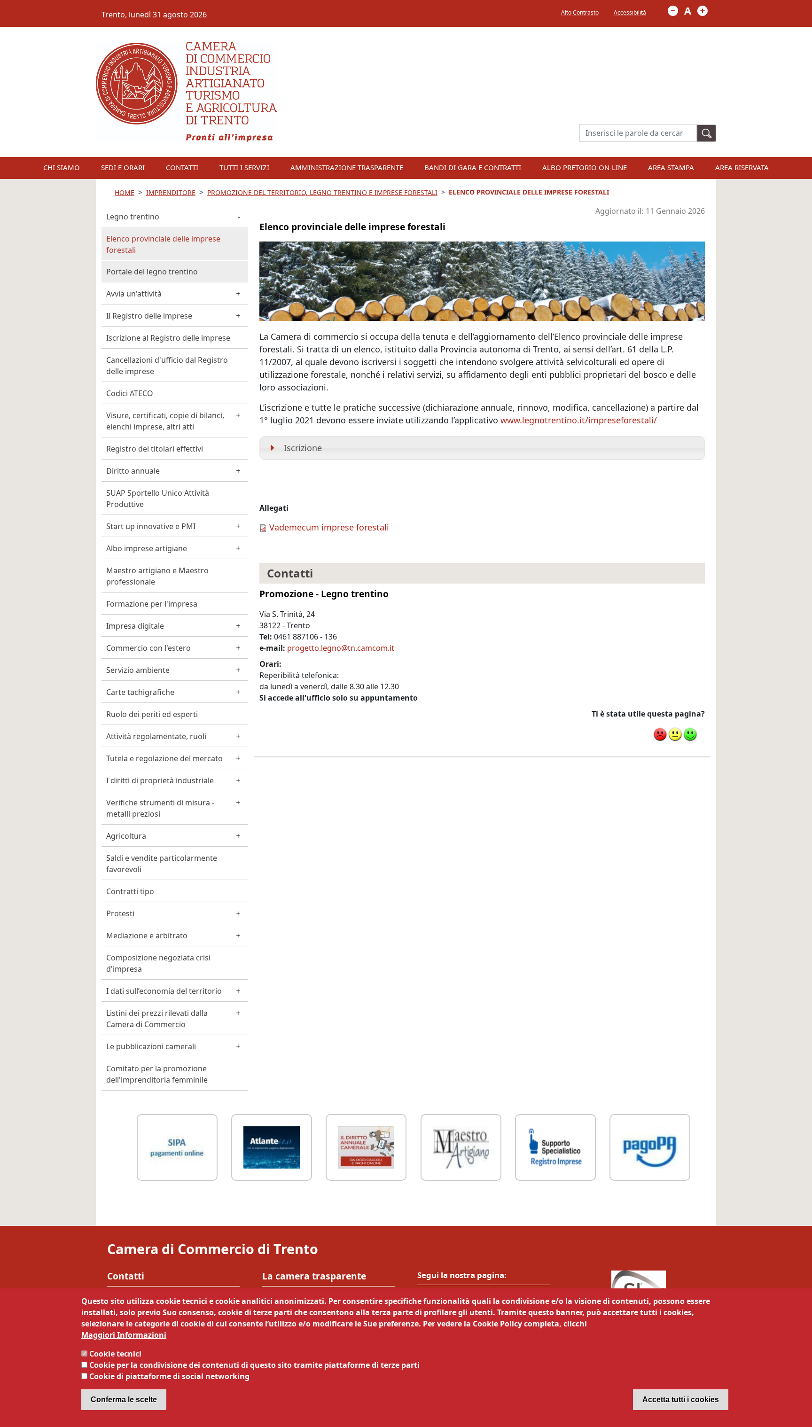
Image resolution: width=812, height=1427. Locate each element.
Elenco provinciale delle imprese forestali (163, 244)
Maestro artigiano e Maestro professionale (157, 576)
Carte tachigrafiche (140, 692)
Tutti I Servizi (244, 167)
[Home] (186, 47)
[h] (707, 133)
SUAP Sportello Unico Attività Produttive (157, 498)
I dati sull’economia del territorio (164, 991)
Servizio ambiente (138, 670)
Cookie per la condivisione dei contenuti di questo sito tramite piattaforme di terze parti (254, 1365)
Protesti (120, 913)
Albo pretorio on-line (584, 167)
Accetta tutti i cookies (680, 1400)
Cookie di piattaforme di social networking (169, 1376)
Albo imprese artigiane (146, 548)
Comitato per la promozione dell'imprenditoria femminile (157, 1074)
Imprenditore (170, 192)
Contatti (182, 167)
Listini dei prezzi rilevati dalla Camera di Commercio (157, 1018)
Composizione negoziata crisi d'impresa (158, 963)
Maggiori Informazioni (123, 1335)
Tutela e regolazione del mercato (164, 758)
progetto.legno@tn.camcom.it (340, 648)
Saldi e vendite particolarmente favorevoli (161, 863)
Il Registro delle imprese (149, 316)
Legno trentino (132, 216)
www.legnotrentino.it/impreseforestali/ (578, 420)
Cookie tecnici (115, 1354)
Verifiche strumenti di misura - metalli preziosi (160, 808)
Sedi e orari (123, 167)
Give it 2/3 (675, 734)
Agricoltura (126, 836)
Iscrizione (303, 447)
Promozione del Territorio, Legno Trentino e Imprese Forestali (322, 192)
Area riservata (742, 167)
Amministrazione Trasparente (346, 167)
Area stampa (671, 167)
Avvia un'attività (134, 294)
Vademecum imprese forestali (329, 527)
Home (124, 192)
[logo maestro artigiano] (461, 1146)
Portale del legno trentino (152, 271)
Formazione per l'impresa (151, 604)
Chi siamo (61, 167)
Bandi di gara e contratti (472, 167)
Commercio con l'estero (148, 648)
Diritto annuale (133, 471)
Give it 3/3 (690, 734)
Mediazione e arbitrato (146, 935)
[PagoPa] (649, 1146)
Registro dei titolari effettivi (154, 449)
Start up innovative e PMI (150, 526)
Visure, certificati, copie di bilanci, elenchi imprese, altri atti (165, 421)
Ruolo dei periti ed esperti (152, 714)
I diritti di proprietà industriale (160, 780)
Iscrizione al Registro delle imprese (168, 338)
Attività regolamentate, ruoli (156, 736)
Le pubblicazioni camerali (151, 1046)
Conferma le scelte (124, 1400)
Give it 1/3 (660, 734)
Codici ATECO (129, 393)
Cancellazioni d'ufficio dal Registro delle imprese (167, 365)
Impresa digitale (135, 626)
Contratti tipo (130, 891)
